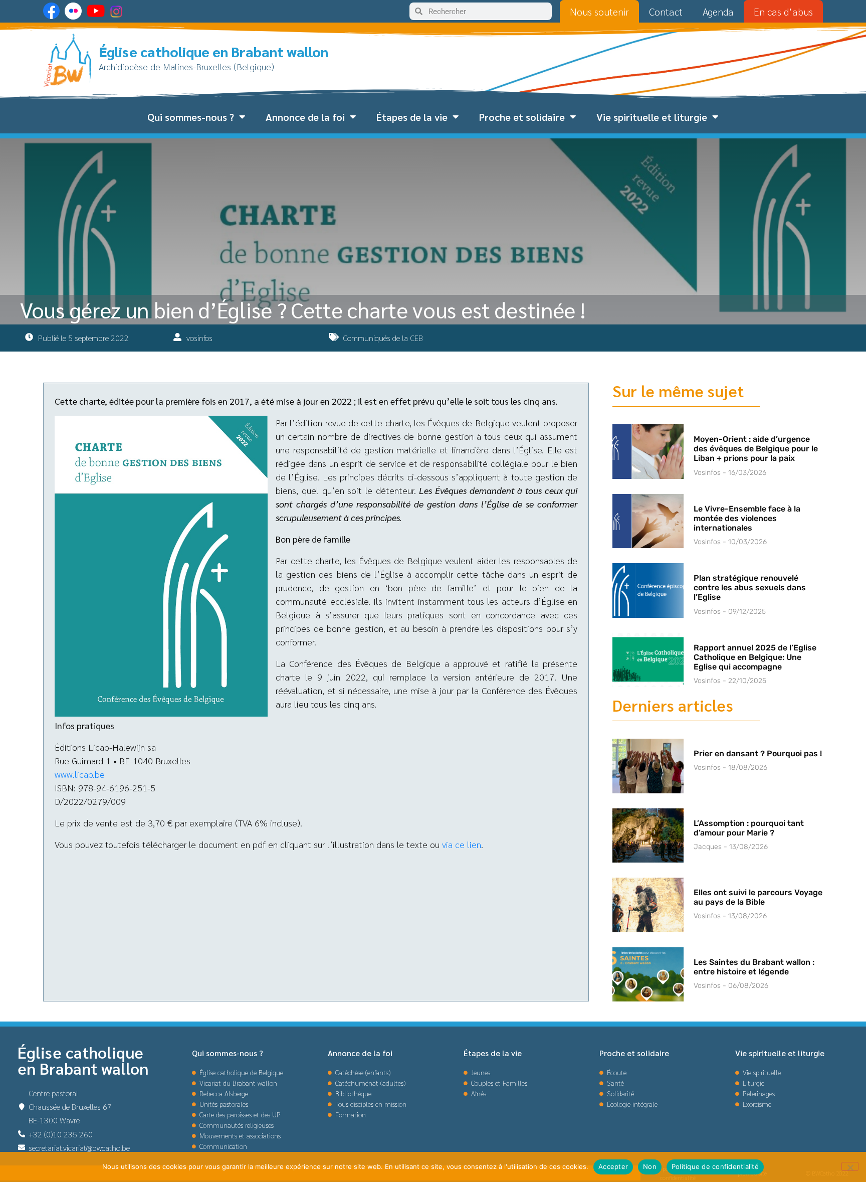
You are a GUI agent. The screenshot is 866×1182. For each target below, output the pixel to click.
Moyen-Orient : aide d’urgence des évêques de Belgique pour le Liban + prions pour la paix (756, 448)
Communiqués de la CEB (383, 337)
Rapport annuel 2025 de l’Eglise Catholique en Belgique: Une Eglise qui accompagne (755, 657)
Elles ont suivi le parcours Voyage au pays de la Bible (758, 897)
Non (650, 1166)
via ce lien (461, 844)
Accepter (613, 1166)
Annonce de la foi (305, 116)
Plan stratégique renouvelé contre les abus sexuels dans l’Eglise (750, 587)
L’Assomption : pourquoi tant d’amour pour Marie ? (749, 827)
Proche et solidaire (522, 116)
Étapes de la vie (412, 116)
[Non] (849, 1166)
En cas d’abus (783, 11)
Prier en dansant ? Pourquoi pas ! (758, 753)
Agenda (718, 11)
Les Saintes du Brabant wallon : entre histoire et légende (754, 966)
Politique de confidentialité (715, 1166)
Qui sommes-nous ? (190, 116)
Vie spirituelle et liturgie (651, 116)
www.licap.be (80, 774)
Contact (666, 11)
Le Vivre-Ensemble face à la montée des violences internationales (747, 518)
